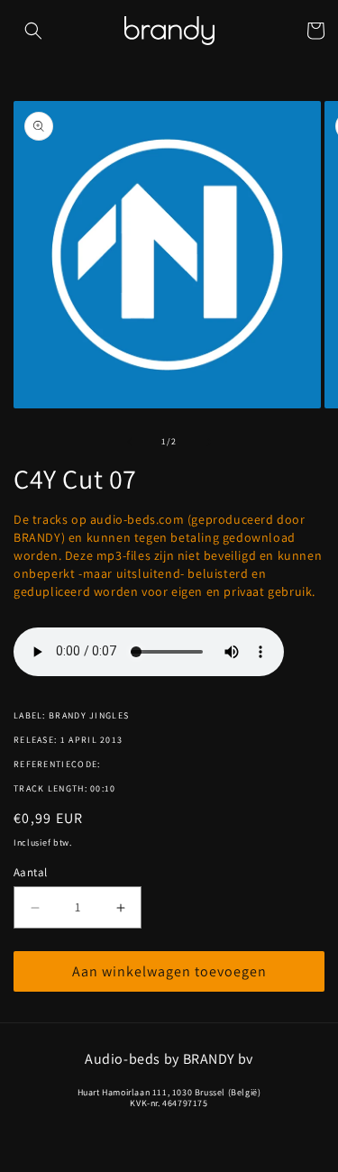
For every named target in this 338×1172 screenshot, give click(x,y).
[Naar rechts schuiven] (209, 442)
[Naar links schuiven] (130, 442)
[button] (33, 30)
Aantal (30, 872)
